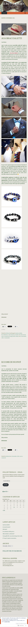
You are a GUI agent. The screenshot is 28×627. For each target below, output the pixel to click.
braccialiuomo (4, 334)
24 (14, 507)
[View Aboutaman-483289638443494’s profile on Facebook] (3, 491)
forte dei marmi (22, 334)
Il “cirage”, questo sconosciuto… (10, 538)
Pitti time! (5, 529)
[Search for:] (25, 13)
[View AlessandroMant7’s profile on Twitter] (4, 491)
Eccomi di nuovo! (6, 527)
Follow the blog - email (12, 472)
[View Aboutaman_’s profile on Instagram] (6, 491)
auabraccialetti (18, 333)
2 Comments (7, 337)
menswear (6, 336)
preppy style (12, 336)
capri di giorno (11, 334)
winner (17, 336)
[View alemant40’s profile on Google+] (7, 491)
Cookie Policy (7, 621)
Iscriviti (5, 484)
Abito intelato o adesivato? (8, 533)
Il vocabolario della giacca (8, 531)
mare (2, 336)
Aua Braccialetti (14, 53)
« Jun (4, 510)
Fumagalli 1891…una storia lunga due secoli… (13, 536)
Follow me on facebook (12, 551)
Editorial (8, 333)
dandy (16, 334)
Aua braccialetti (6, 524)
